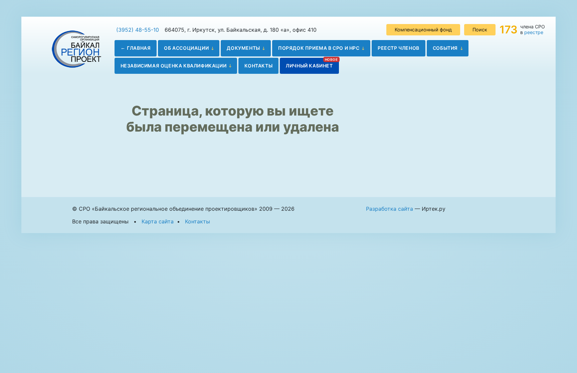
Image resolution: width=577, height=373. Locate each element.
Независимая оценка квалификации (174, 65)
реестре (533, 32)
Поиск (479, 29)
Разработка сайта (389, 208)
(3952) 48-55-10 (137, 29)
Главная (139, 48)
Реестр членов (398, 48)
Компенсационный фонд (423, 29)
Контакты (258, 65)
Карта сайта (158, 221)
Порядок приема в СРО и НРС (319, 48)
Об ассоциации (186, 48)
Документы (243, 48)
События (445, 48)
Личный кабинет (309, 65)
